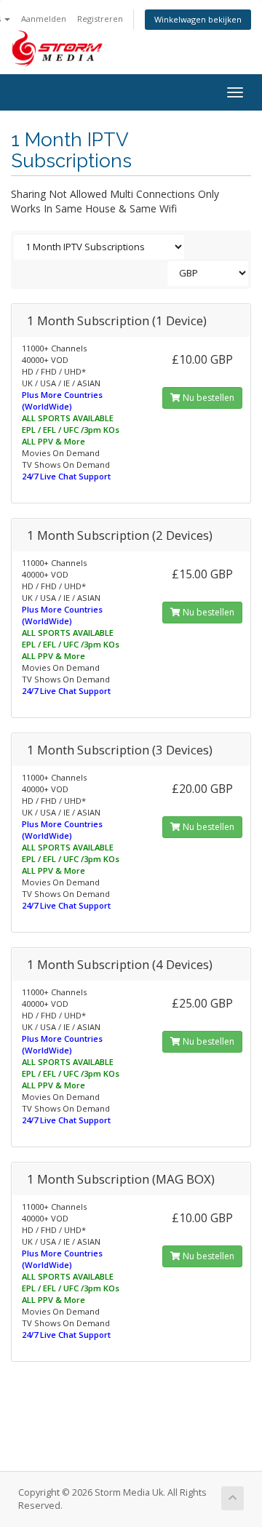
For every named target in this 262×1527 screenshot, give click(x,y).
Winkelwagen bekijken (198, 19)
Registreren (100, 18)
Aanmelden (43, 18)
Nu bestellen (207, 397)
